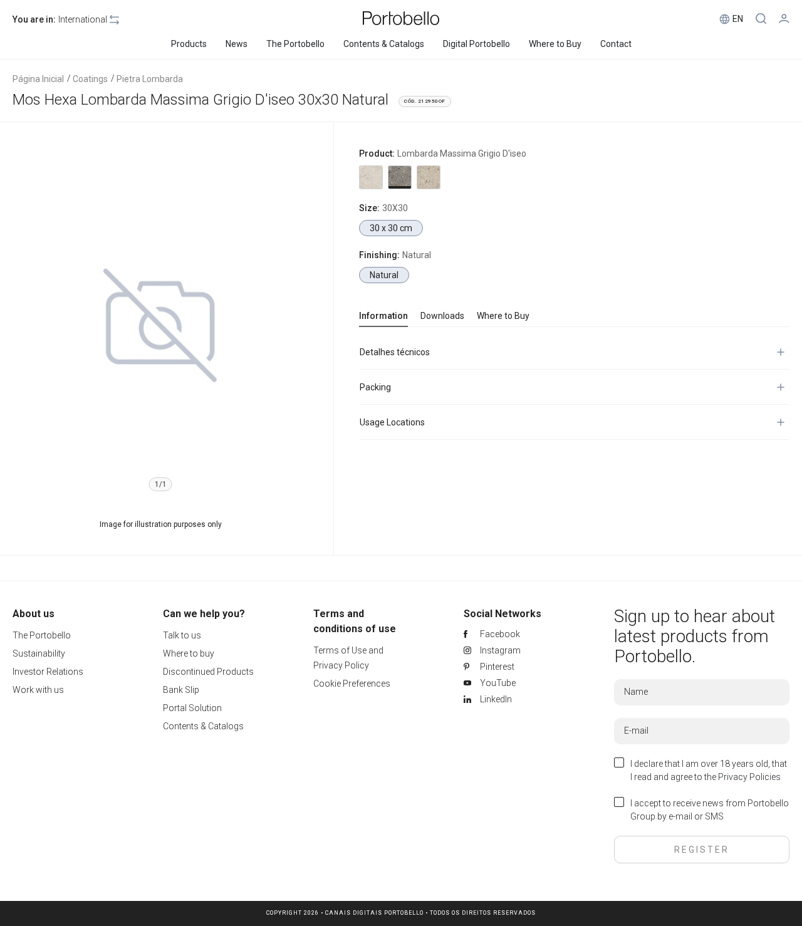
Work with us (38, 690)
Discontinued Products (208, 672)
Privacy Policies (749, 777)
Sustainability (39, 653)
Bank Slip (181, 690)
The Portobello (42, 635)
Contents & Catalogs (203, 726)
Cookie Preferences (351, 684)
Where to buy (188, 653)
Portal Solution (192, 708)
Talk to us (182, 635)
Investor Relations (48, 672)
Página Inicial (38, 79)
